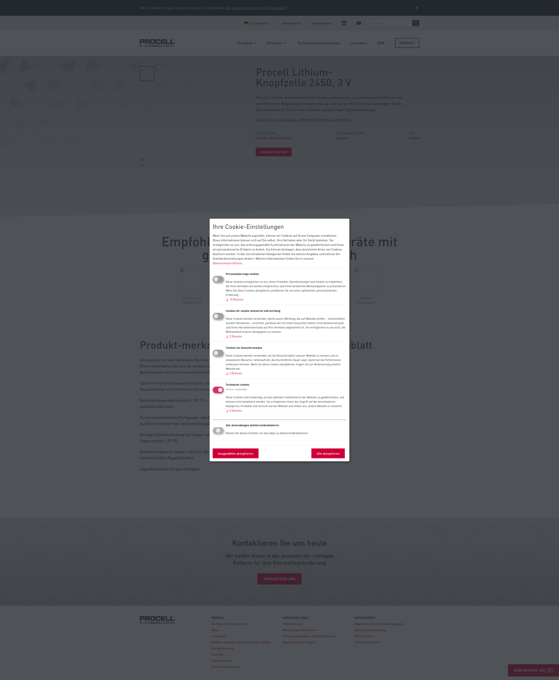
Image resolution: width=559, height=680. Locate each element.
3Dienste (234, 373)
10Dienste (234, 299)
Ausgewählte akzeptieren (235, 453)
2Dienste (234, 336)
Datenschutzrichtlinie (227, 263)
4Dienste (234, 410)
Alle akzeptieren (328, 453)
